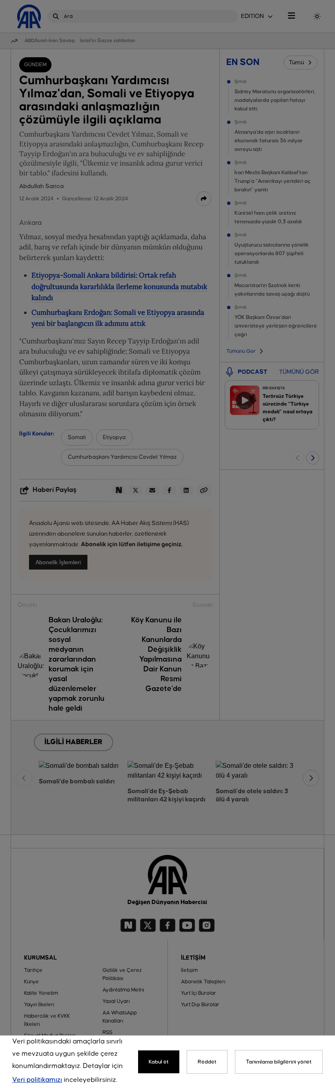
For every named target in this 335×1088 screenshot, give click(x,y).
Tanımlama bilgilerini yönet (279, 1062)
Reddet (207, 1062)
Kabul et (159, 1062)
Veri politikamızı (37, 1080)
